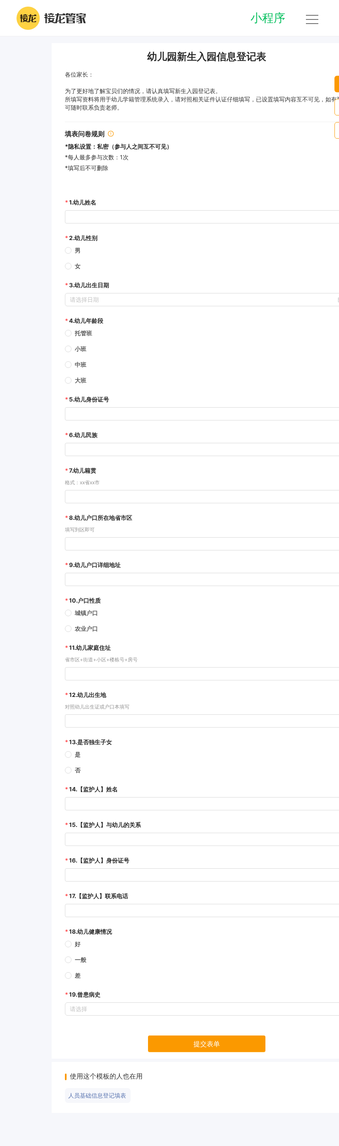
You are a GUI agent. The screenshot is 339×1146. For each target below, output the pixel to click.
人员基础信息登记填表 (97, 1095)
